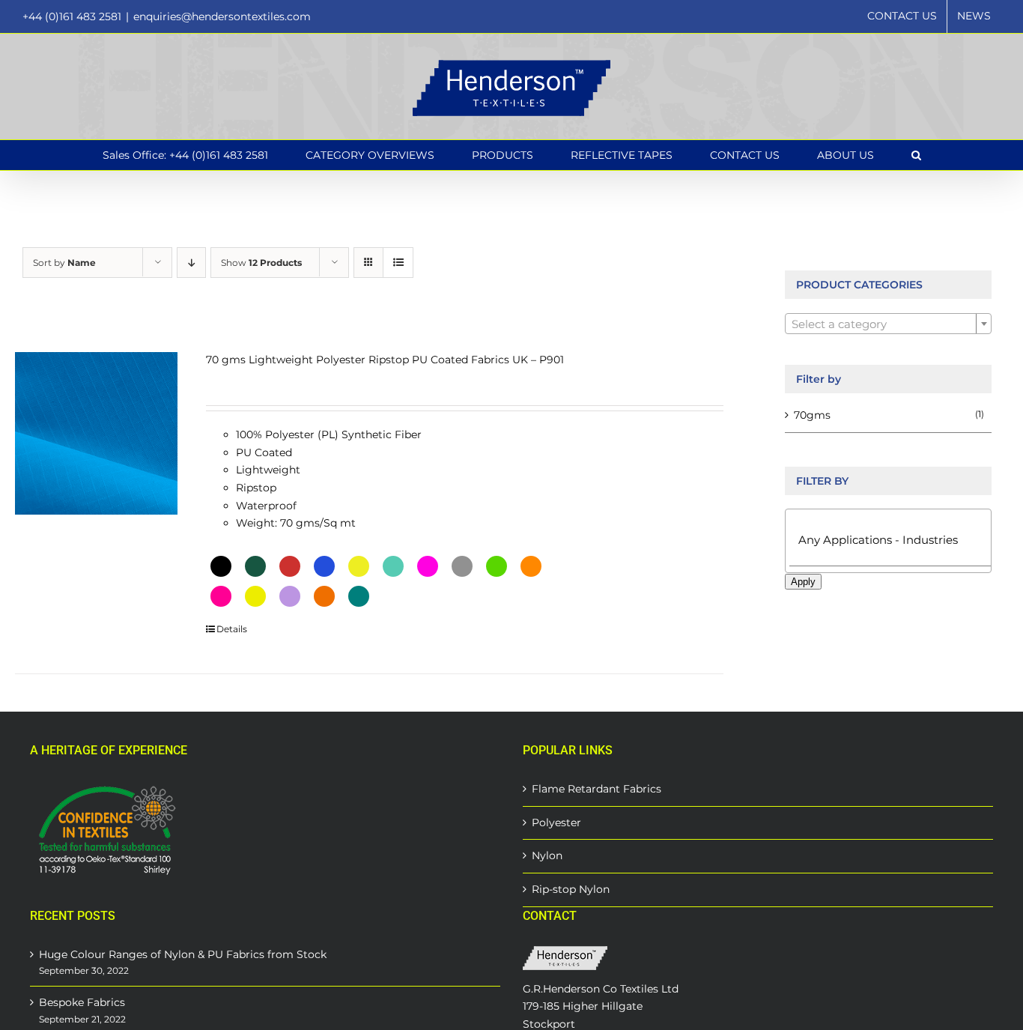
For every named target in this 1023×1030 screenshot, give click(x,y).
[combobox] (888, 323)
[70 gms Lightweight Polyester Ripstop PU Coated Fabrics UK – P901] (96, 433)
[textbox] (888, 324)
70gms (812, 415)
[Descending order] (191, 262)
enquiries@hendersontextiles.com (222, 16)
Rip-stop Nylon (571, 889)
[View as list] (398, 262)
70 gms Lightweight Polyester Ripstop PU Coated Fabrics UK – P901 (385, 359)
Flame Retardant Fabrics (596, 789)
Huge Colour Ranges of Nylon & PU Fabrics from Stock (183, 954)
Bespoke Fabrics (82, 1002)
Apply (803, 581)
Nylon (547, 855)
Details (231, 628)
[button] (916, 155)
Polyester (556, 822)
